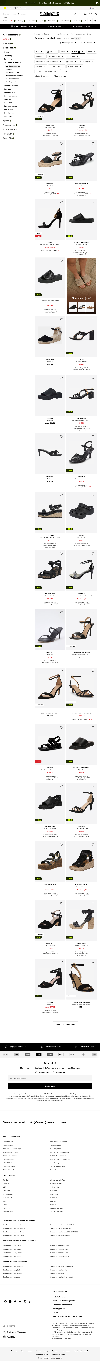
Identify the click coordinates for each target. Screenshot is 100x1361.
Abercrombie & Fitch (57, 1180)
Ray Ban (6, 1180)
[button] (68, 43)
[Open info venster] (97, 3)
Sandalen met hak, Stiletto (13, 1270)
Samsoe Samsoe (56, 1208)
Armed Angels (8, 1194)
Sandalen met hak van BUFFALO (62, 1225)
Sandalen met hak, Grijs (59, 1253)
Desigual (6, 1183)
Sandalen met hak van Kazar (60, 1228)
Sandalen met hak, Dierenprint (61, 1277)
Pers (22, 1351)
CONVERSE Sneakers (58, 1156)
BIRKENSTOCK (8, 1212)
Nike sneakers (8, 1145)
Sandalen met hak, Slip (58, 1270)
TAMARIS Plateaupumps (12, 1149)
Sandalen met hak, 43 (58, 1273)
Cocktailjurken (55, 1149)
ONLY (5, 1205)
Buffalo (53, 1201)
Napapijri (53, 1190)
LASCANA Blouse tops (11, 1163)
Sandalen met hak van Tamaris (14, 1225)
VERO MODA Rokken (10, 1152)
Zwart (89, 34)
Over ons (14, 1351)
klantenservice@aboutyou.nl (48, 1098)
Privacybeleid (34, 1096)
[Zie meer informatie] (50, 137)
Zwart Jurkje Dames (57, 1163)
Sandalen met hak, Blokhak (13, 1266)
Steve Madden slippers (58, 1142)
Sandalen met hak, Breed (12, 1273)
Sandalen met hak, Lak (11, 1277)
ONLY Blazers (8, 1142)
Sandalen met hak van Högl (60, 1235)
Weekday (53, 1198)
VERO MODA (7, 1198)
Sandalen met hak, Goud (12, 1249)
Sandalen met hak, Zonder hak (61, 1266)
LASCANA (6, 1190)
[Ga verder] (90, 21)
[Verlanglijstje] (90, 13)
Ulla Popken (54, 1194)
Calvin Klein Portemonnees (60, 1159)
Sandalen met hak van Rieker (13, 1235)
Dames (6, 14)
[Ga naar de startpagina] (16, 1292)
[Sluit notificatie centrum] (85, 14)
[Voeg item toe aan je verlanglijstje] (61, 85)
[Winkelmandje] (95, 13)
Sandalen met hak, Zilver (59, 1249)
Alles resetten (60, 76)
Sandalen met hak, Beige (59, 1246)
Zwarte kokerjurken (10, 1156)
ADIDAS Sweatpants (10, 1170)
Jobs (30, 1351)
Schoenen (46, 34)
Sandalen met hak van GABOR (14, 1228)
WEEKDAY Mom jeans (58, 1166)
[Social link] (5, 1301)
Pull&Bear (6, 1208)
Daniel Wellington (56, 1183)
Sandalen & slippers (60, 34)
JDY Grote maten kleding (59, 1152)
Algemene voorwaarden (61, 1351)
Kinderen (22, 14)
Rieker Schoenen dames (59, 1170)
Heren (13, 14)
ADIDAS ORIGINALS (57, 1212)
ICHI (4, 1201)
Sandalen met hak (78, 34)
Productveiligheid (58, 1354)
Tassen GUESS (55, 1145)
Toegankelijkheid (41, 1354)
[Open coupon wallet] (75, 13)
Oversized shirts (9, 1166)
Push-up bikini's (8, 1159)
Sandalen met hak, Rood (12, 1256)
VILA (4, 1187)
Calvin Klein (54, 1187)
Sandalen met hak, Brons (59, 1256)
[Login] (80, 13)
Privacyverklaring (42, 1351)
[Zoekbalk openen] (94, 21)
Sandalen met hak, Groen (12, 1253)
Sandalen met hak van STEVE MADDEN (64, 1232)
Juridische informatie (81, 1351)
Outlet (9, 8)
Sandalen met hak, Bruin (12, 1246)
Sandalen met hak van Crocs (13, 1232)
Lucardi (53, 1205)
